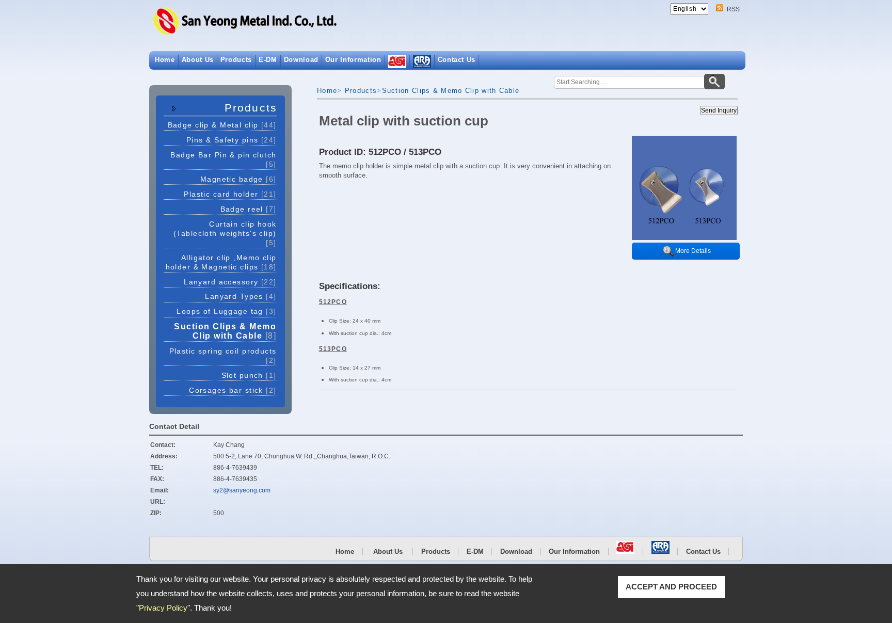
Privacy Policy (163, 607)
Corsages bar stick (232, 390)
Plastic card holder (230, 194)
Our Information (353, 59)
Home (165, 59)
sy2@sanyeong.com (241, 490)
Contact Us (457, 59)
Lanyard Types (240, 296)
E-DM (268, 59)
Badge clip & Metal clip (222, 125)
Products (236, 59)
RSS (733, 9)
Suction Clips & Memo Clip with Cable (225, 331)
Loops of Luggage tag (226, 311)
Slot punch (249, 375)
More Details (693, 250)
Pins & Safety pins (231, 140)
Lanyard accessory (230, 282)
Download (301, 59)
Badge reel (248, 209)
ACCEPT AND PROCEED (671, 586)
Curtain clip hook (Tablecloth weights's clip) (225, 233)
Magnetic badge (238, 179)
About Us (198, 59)
